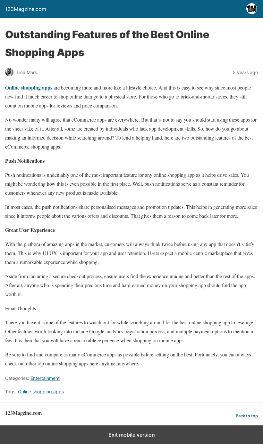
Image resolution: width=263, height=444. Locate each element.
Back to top (247, 416)
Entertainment (45, 378)
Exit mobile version (131, 434)
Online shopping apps (41, 391)
